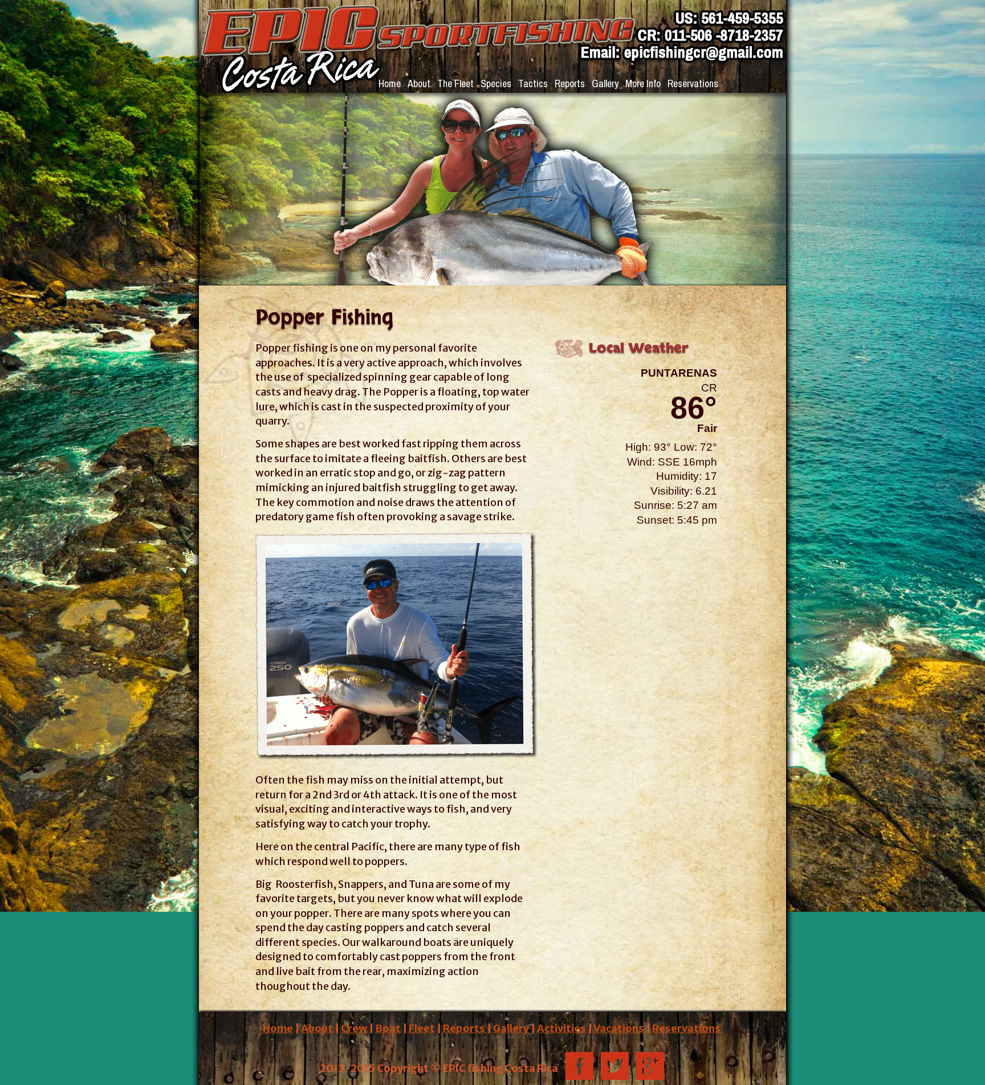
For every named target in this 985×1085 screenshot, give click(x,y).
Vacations (618, 1028)
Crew (354, 1028)
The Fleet (455, 83)
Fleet (422, 1028)
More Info (643, 83)
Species (496, 83)
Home (389, 83)
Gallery (605, 83)
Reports (570, 83)
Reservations (692, 83)
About (419, 83)
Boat (388, 1028)
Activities (561, 1028)
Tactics (533, 83)
